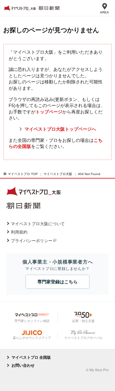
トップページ (48, 111)
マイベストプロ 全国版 (31, 357)
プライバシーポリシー (31, 240)
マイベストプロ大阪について (38, 223)
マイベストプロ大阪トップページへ (60, 129)
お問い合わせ (23, 365)
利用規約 (19, 232)
